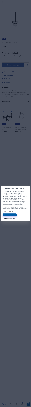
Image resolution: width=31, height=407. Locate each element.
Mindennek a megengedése (10, 214)
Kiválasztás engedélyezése (9, 218)
